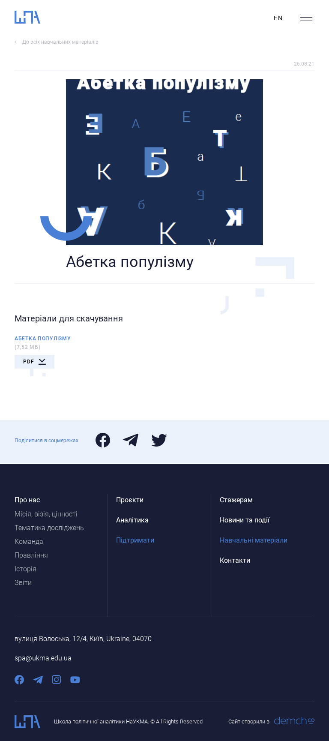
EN (278, 18)
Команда (29, 541)
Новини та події (244, 520)
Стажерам (236, 500)
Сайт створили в (248, 721)
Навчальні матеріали (253, 540)
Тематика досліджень (49, 528)
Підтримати (135, 540)
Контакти (235, 560)
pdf (28, 362)
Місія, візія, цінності (46, 514)
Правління (31, 555)
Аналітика (132, 520)
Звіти (23, 583)
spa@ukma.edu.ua (43, 658)
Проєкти (130, 500)
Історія (25, 569)
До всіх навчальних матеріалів (60, 42)
